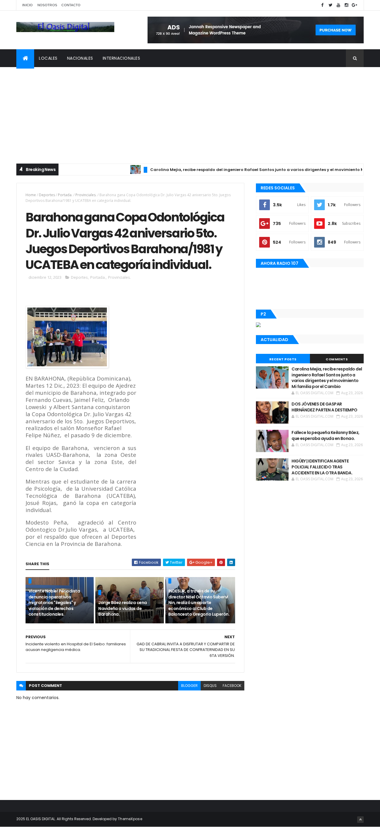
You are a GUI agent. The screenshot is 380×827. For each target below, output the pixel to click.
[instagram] (346, 5)
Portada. (65, 194)
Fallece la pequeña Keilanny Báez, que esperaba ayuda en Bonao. (326, 435)
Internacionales (121, 58)
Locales (48, 58)
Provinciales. (85, 194)
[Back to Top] (360, 819)
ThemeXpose (130, 818)
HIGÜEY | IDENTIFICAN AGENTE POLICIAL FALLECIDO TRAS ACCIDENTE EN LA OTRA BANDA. (322, 467)
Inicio (27, 5)
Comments (337, 359)
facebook (232, 685)
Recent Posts (283, 359)
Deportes (47, 194)
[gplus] (354, 5)
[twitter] (330, 5)
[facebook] (322, 5)
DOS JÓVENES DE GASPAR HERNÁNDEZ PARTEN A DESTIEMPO (324, 407)
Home (31, 194)
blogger (189, 685)
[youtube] (338, 5)
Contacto (70, 5)
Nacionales (80, 58)
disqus (210, 685)
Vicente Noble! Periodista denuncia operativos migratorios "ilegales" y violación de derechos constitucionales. (54, 602)
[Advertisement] (190, 111)
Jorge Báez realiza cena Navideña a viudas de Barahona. (122, 608)
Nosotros (47, 5)
